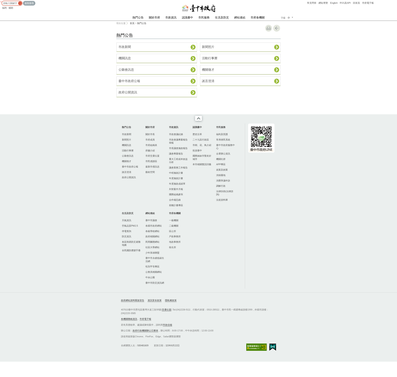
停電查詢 (126, 231)
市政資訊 (170, 17)
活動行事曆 (209, 58)
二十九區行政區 (201, 139)
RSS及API (345, 3)
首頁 (132, 23)
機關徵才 (208, 69)
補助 (11, 8)
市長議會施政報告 (178, 148)
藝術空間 (150, 172)
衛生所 (172, 247)
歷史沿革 (197, 134)
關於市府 (154, 17)
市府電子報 (368, 3)
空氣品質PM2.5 (130, 225)
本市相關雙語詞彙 (202, 164)
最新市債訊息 (152, 166)
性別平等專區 (152, 266)
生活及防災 (222, 17)
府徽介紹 (150, 150)
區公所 (172, 231)
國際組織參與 (176, 194)
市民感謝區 (151, 161)
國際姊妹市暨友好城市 (202, 157)
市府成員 (150, 139)
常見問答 (311, 3)
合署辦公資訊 (223, 153)
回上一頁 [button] (276, 28)
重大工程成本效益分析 (178, 160)
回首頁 (356, 3)
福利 (4, 8)
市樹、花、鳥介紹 (202, 145)
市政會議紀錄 (176, 134)
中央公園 (150, 277)
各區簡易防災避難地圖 (131, 243)
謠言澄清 (208, 81)
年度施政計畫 (176, 178)
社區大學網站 (152, 247)
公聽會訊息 (126, 69)
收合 (198, 118)
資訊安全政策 (155, 300)
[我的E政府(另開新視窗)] (272, 347)
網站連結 (239, 17)
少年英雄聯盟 (152, 252)
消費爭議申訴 (223, 180)
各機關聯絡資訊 (129, 319)
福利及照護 (222, 134)
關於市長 (150, 134)
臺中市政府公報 (129, 81)
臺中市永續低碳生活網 (154, 259)
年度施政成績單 (177, 183)
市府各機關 (258, 17)
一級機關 (173, 220)
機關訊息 (124, 58)
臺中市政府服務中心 (225, 146)
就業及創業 (222, 169)
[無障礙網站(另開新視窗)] (256, 347)
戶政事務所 (175, 236)
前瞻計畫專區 (176, 205)
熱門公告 (138, 17)
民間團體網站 (152, 242)
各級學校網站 (152, 231)
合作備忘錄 (175, 200)
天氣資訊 (126, 220)
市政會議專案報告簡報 (178, 141)
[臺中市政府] (198, 8)
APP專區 (220, 164)
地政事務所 (175, 242)
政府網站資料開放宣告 (132, 300)
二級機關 (173, 225)
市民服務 (204, 17)
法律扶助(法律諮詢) (224, 193)
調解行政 (220, 186)
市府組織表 (151, 145)
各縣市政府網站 (153, 225)
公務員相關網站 (153, 272)
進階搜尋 (29, 3)
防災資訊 (126, 236)
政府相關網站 (152, 236)
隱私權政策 (171, 300)
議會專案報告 (176, 153)
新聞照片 (208, 47)
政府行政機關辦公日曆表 (145, 330)
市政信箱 (167, 324)
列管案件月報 (176, 189)
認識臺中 (187, 17)
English (334, 3)
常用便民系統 (223, 139)
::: (1, 1)
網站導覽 (323, 3)
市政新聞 (124, 47)
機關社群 (220, 159)
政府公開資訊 (127, 92)
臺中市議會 (151, 220)
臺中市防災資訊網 (154, 282)
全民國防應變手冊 (131, 250)
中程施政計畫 (176, 173)
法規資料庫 (222, 200)
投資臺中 (197, 150)
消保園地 (220, 175)
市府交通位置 (152, 155)
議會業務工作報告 (178, 167)
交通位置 (166, 309)
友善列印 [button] (268, 28)
